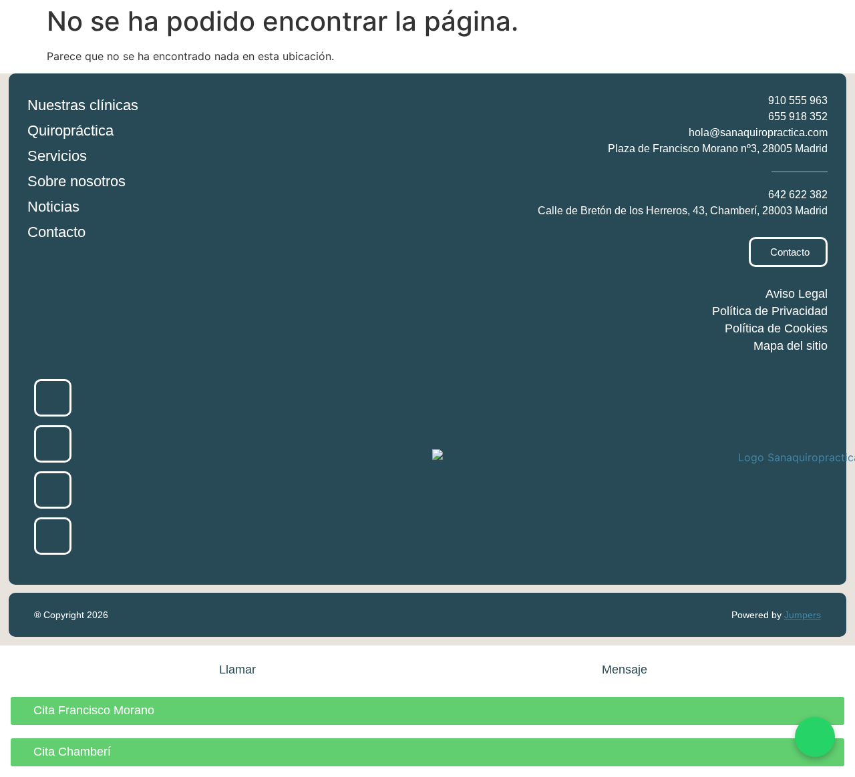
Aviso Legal (796, 293)
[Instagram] (52, 444)
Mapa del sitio (790, 345)
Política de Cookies (776, 328)
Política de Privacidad (770, 311)
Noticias (53, 206)
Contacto (56, 232)
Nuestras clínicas (82, 105)
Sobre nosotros (76, 181)
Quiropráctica (70, 130)
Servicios (57, 156)
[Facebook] (52, 398)
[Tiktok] (52, 536)
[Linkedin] (52, 490)
